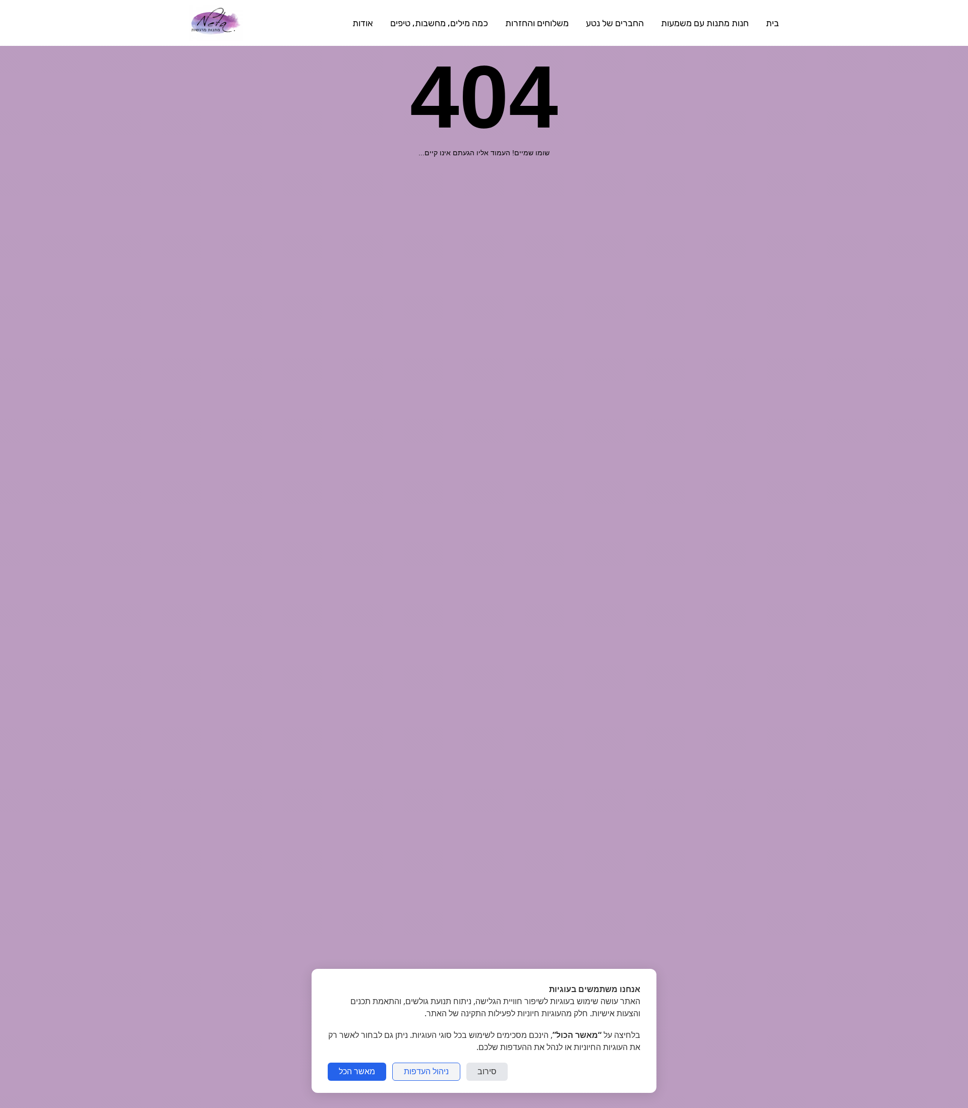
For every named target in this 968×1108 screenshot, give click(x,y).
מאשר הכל (357, 1071)
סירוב (487, 1071)
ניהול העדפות (426, 1071)
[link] (216, 23)
